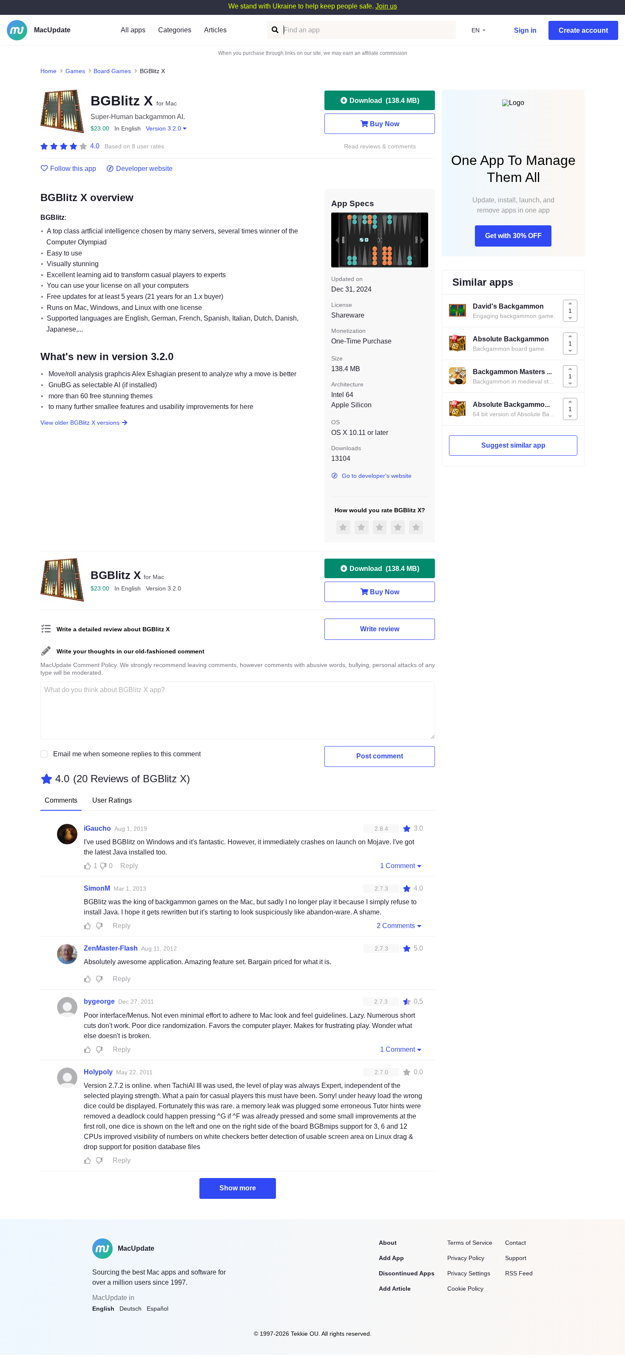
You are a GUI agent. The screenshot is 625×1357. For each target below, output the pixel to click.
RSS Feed (519, 1273)
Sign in (525, 30)
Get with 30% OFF (513, 235)
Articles (215, 30)
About (388, 1242)
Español (157, 1309)
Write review (379, 629)
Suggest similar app (513, 445)
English (103, 1309)
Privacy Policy (465, 1258)
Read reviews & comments (380, 146)
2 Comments (396, 925)
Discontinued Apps (407, 1273)
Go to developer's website (377, 476)
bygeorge (99, 1001)
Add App (391, 1258)
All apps (133, 30)
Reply (129, 865)
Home (48, 71)
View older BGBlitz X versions (79, 422)
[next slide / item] (422, 240)
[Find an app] (274, 30)
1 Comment (397, 865)
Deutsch (130, 1309)
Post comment (379, 756)
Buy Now (384, 123)
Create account (583, 30)
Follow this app (73, 168)
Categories (174, 30)
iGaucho (97, 828)
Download (384, 100)
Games (75, 71)
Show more (237, 1188)
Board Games (112, 71)
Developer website (144, 168)
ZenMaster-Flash (111, 948)
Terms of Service (469, 1242)
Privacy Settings (468, 1273)
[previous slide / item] (337, 240)
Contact (515, 1242)
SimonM (97, 888)
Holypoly (98, 1071)
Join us (386, 6)
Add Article (395, 1288)
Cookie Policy (465, 1288)
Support (515, 1258)
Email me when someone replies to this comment (127, 754)
